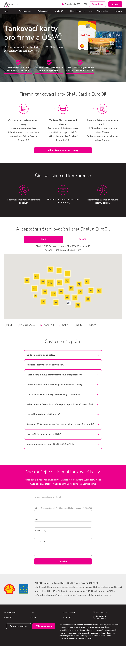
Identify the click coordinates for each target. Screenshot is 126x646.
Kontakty (118, 11)
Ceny (91, 11)
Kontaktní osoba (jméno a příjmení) (47, 497)
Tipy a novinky (103, 11)
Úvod (6, 11)
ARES (89, 508)
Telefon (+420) (40, 531)
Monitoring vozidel (77, 11)
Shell (43, 239)
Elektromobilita (43, 11)
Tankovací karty (25, 11)
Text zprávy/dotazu (41, 542)
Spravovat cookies (18, 626)
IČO (35, 508)
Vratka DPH (59, 11)
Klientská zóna (97, 4)
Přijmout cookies (44, 626)
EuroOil (83, 239)
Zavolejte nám (76, 4)
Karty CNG (67, 617)
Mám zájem (115, 4)
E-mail (36, 519)
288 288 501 (101, 618)
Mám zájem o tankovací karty (63, 150)
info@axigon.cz (102, 612)
